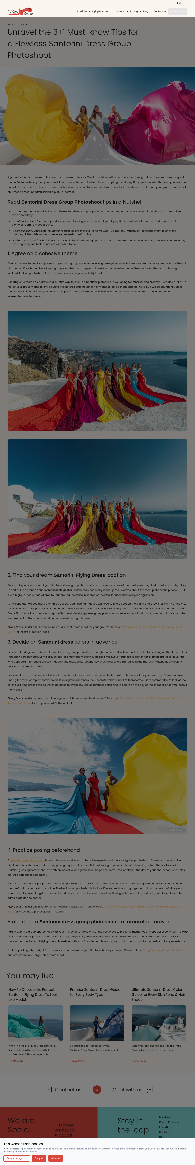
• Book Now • (177, 11)
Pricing (134, 11)
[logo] (23, 11)
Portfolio (82, 11)
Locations (119, 11)
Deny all (39, 1158)
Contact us (160, 11)
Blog (145, 11)
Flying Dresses (100, 11)
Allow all (55, 1158)
